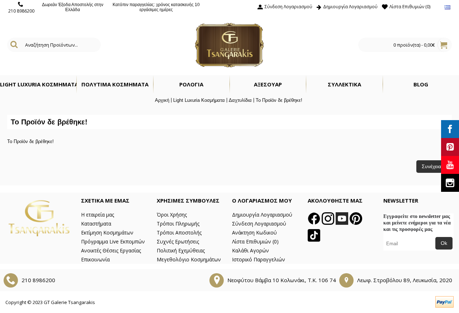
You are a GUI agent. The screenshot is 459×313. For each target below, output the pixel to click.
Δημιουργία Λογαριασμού (262, 214)
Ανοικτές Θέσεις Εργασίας (111, 250)
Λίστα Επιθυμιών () (255, 241)
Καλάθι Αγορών (250, 250)
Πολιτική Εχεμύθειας (181, 250)
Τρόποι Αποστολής (179, 232)
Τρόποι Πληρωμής (178, 223)
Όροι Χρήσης (172, 214)
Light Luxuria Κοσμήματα (199, 100)
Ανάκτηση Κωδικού (254, 232)
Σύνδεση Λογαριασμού (259, 223)
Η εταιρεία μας (97, 214)
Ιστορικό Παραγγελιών (258, 259)
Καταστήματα (96, 223)
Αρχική (162, 100)
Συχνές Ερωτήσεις (178, 241)
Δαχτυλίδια (240, 100)
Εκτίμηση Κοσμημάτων (107, 232)
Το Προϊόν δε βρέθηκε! (279, 100)
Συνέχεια (431, 166)
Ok (444, 243)
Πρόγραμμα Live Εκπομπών (113, 241)
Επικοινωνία (95, 259)
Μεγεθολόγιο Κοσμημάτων (189, 259)
